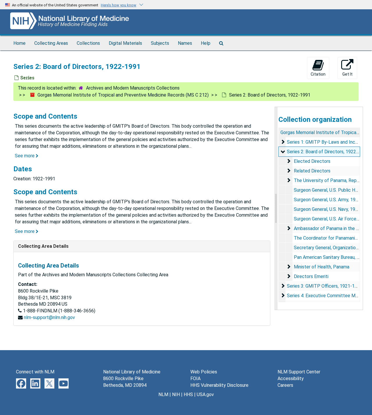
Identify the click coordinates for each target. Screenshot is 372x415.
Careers (285, 385)
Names (185, 43)
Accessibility (291, 378)
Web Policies (203, 372)
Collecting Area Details (43, 246)
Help (205, 43)
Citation (318, 74)
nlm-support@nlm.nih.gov (49, 317)
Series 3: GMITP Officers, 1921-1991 (324, 286)
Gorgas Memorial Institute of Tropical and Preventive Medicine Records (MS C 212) (123, 95)
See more (25, 155)
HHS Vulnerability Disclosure (219, 385)
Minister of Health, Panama (321, 267)
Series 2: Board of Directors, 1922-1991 (327, 151)
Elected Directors (312, 161)
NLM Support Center (299, 372)
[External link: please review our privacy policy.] (21, 383)
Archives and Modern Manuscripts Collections (133, 88)
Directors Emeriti (311, 276)
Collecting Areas (51, 43)
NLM (163, 394)
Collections (88, 43)
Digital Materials (125, 43)
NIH (176, 394)
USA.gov (205, 394)
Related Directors (312, 171)
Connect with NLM (35, 372)
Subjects (160, 43)
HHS (188, 394)
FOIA (195, 378)
